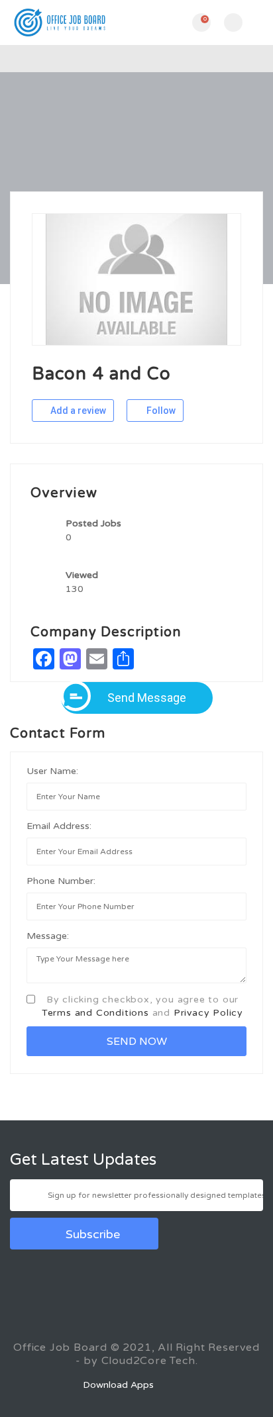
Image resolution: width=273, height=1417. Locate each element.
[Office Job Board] (73, 22)
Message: (48, 936)
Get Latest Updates (83, 1160)
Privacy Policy (208, 1012)
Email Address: (59, 826)
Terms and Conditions (95, 1012)
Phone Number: (61, 881)
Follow (160, 410)
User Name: (52, 771)
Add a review (77, 410)
